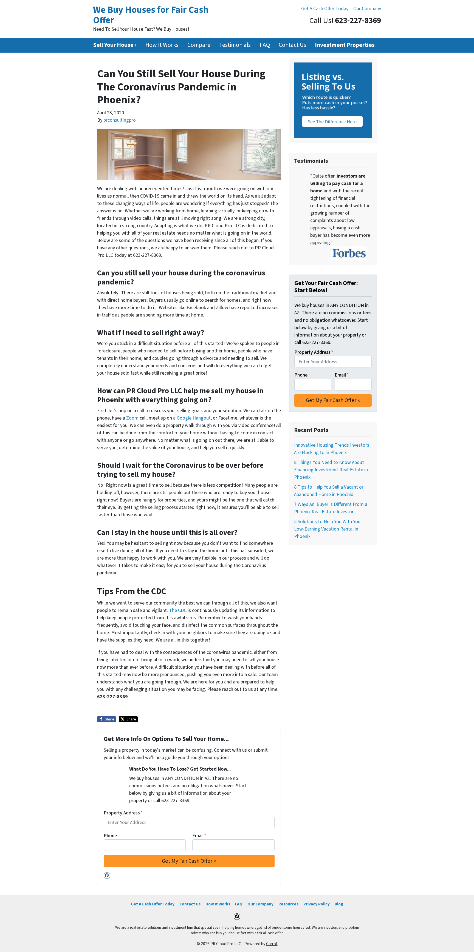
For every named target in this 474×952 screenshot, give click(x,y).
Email (199, 835)
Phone (110, 835)
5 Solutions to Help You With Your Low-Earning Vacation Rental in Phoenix (328, 529)
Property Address (123, 813)
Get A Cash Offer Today (324, 8)
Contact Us (292, 45)
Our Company (367, 8)
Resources (288, 904)
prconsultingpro (119, 120)
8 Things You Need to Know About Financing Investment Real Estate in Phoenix (331, 470)
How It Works (162, 45)
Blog (339, 904)
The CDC (178, 610)
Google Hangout (194, 418)
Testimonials (235, 45)
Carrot (272, 944)
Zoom (132, 418)
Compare (198, 45)
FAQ (265, 45)
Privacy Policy (316, 904)
